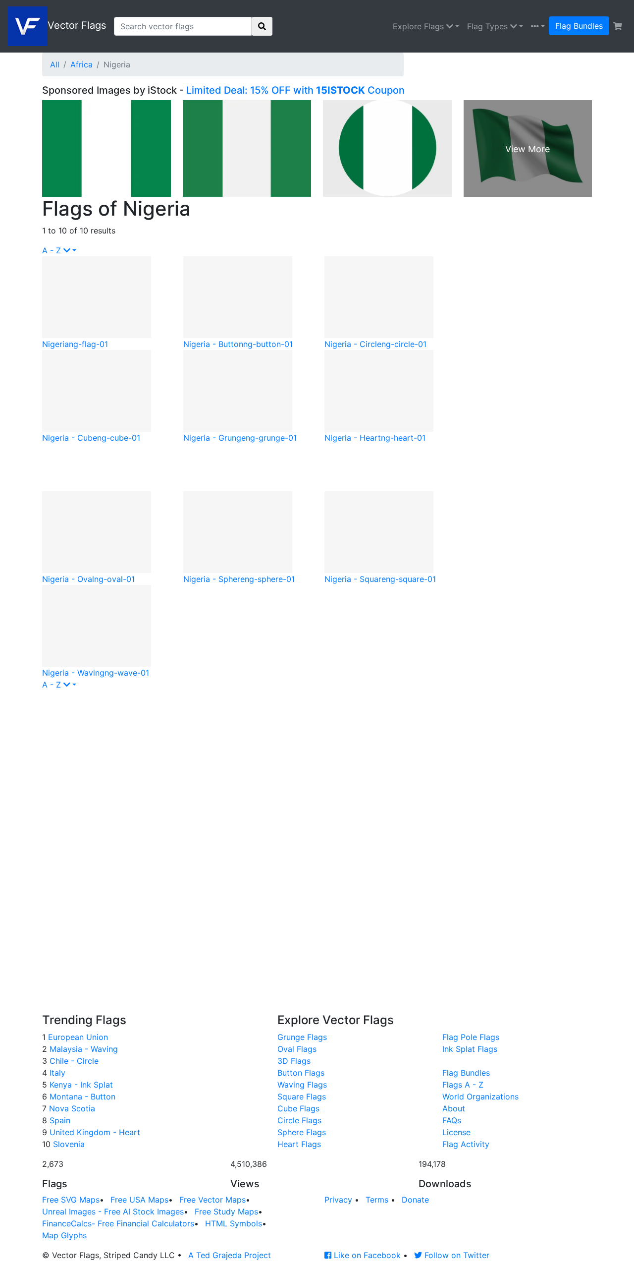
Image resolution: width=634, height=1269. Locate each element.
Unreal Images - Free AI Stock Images (113, 1211)
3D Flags (294, 1061)
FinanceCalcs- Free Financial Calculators (118, 1223)
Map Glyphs (64, 1235)
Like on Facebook (366, 1255)
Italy (56, 1073)
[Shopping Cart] (617, 26)
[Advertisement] (246, 466)
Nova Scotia (71, 1108)
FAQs (451, 1120)
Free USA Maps (139, 1200)
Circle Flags (299, 1120)
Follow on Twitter (455, 1255)
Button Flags (300, 1073)
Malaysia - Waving (82, 1049)
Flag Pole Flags (470, 1037)
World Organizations (480, 1096)
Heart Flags (299, 1144)
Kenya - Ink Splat (80, 1085)
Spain (58, 1120)
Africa (81, 64)
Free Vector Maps (212, 1200)
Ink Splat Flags (469, 1049)
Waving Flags (302, 1085)
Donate (415, 1200)
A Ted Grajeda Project (229, 1255)
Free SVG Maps (71, 1200)
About (453, 1108)
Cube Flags (298, 1108)
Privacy (338, 1200)
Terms (377, 1200)
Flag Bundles (579, 26)
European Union (77, 1037)
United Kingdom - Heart (93, 1132)
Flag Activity (465, 1144)
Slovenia (68, 1144)
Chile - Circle (73, 1061)
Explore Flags (419, 26)
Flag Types (488, 26)
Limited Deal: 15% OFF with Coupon (295, 90)
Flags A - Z (462, 1085)
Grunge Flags (302, 1037)
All (54, 64)
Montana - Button (81, 1096)
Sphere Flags (301, 1132)
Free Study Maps (226, 1211)
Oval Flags (297, 1049)
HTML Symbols (233, 1223)
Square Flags (301, 1096)
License (456, 1132)
